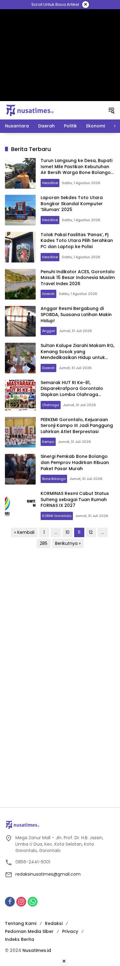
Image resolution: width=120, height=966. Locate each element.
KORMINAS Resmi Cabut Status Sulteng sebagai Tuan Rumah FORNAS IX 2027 (75, 499)
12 (91, 532)
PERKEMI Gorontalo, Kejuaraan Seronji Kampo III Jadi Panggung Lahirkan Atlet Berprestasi (77, 426)
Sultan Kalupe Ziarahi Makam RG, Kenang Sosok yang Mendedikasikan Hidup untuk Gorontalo (77, 354)
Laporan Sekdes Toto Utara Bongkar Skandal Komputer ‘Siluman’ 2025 (72, 203)
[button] (111, 110)
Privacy (70, 931)
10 (68, 532)
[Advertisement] (60, 55)
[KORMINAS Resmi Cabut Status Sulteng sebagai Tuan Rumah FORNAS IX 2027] (20, 506)
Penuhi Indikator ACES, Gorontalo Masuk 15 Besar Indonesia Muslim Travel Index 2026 (78, 278)
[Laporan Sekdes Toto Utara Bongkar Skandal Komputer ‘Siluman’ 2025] (20, 210)
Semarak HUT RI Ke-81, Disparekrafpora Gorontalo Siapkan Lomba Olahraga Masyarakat (72, 391)
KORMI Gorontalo (56, 515)
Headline (50, 182)
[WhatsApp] (33, 902)
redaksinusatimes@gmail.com (48, 874)
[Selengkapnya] (60, 825)
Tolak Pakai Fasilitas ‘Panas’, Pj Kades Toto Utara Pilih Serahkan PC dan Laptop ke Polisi (77, 241)
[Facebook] (10, 902)
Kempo (48, 441)
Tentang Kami (20, 923)
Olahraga (50, 404)
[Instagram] (21, 902)
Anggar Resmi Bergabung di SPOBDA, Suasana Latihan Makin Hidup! (76, 314)
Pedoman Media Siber (29, 931)
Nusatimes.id (36, 950)
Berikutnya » (68, 543)
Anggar (48, 330)
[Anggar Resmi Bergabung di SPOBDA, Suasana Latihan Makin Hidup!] (20, 321)
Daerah (48, 293)
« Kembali (24, 532)
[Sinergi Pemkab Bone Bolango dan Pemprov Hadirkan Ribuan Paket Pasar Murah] (20, 469)
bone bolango (54, 478)
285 (43, 543)
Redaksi (53, 923)
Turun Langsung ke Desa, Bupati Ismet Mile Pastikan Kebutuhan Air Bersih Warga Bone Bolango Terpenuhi (76, 169)
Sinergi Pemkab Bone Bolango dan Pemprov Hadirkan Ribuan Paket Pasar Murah (75, 462)
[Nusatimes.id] (30, 110)
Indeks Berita (19, 939)
